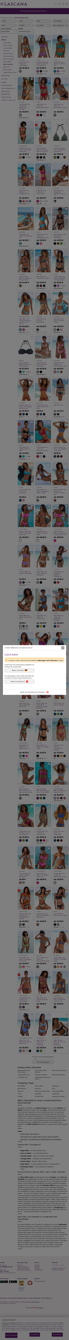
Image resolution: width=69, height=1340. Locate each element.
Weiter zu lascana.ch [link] (18, 681)
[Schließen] (62, 647)
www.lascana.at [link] (33, 692)
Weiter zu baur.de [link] (18, 670)
